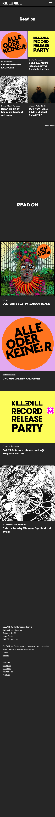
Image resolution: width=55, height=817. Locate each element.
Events (31, 60)
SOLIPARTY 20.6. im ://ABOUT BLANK (26, 303)
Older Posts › (49, 126)
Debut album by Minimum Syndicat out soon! (12, 111)
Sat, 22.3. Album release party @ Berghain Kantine (39, 65)
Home (3, 106)
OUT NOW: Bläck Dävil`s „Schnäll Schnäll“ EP (38, 111)
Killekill (9, 106)
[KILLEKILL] (12, 3)
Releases (38, 60)
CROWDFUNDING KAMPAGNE (22, 378)
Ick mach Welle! (7, 61)
